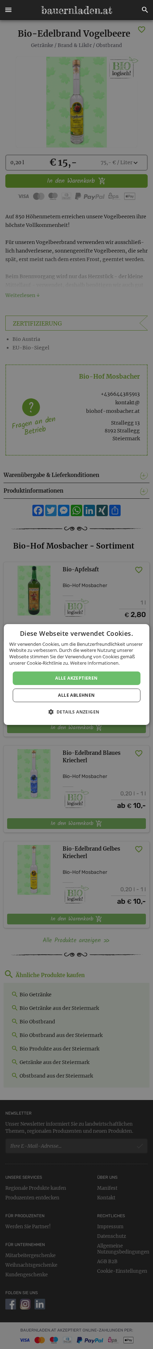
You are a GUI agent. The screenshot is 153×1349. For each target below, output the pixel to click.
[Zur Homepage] (76, 10)
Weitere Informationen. (95, 663)
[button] (8, 10)
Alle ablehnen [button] (76, 695)
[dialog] (76, 674)
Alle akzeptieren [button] (76, 678)
